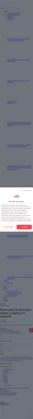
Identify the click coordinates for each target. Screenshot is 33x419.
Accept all (24, 227)
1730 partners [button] (12, 205)
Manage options (8, 227)
